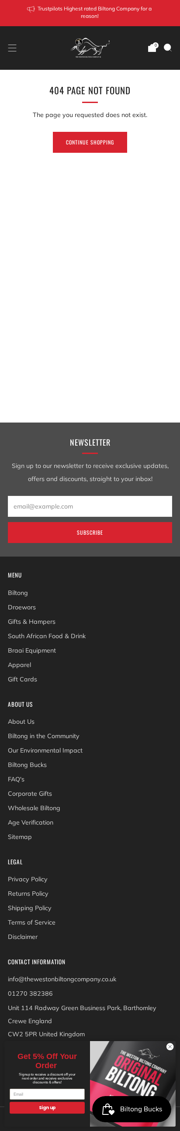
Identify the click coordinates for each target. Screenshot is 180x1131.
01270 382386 (30, 993)
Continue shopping (90, 142)
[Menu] (12, 48)
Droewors (22, 607)
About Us (21, 721)
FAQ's (16, 779)
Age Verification (30, 822)
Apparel (19, 665)
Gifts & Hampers (31, 622)
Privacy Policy (28, 879)
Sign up (47, 1108)
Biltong (18, 593)
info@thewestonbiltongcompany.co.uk (62, 979)
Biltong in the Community (44, 736)
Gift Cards (22, 679)
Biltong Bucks (27, 765)
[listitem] (90, 13)
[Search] (167, 47)
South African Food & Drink (47, 636)
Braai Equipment (32, 650)
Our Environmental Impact (45, 750)
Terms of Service (31, 922)
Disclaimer (23, 937)
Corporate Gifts (30, 794)
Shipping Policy (30, 908)
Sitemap (20, 837)
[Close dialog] (170, 1047)
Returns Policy (28, 893)
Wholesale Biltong (34, 808)
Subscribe (90, 532)
